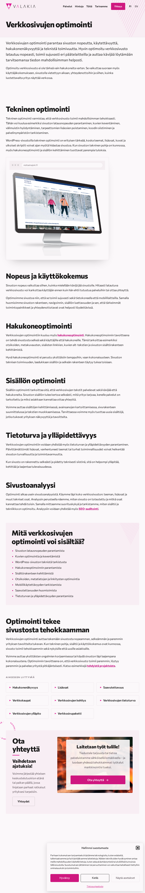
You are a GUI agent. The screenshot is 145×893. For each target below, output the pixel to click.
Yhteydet (23, 801)
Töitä (110, 842)
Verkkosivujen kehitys (72, 700)
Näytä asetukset (125, 877)
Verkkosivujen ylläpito (27, 713)
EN (136, 6)
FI (130, 6)
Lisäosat (63, 687)
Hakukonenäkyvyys (25, 687)
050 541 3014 (14, 842)
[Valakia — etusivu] (20, 6)
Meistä (111, 835)
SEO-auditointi (88, 508)
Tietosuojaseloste (95, 886)
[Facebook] (15, 852)
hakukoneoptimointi (70, 335)
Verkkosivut (75, 835)
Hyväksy (64, 877)
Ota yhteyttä (95, 780)
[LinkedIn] (23, 852)
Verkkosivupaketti (70, 713)
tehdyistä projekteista (101, 665)
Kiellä (95, 877)
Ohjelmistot (75, 842)
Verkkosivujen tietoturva (119, 700)
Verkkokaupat (22, 700)
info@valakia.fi (35, 842)
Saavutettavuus (113, 687)
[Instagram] (8, 852)
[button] (138, 848)
